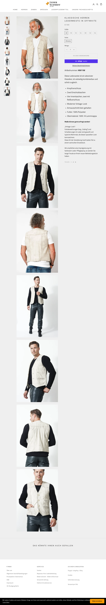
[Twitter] (73, 162)
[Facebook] (71, 162)
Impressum (10, 583)
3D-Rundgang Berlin (13, 586)
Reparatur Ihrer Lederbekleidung (46, 574)
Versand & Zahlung (42, 580)
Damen (34, 9)
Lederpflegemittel (60, 9)
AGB (8, 580)
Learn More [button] (6, 602)
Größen (44, 9)
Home (15, 9)
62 (90, 33)
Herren (24, 9)
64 (95, 33)
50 (71, 33)
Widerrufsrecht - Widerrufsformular (47, 577)
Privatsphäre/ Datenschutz (15, 577)
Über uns (9, 570)
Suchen (39, 570)
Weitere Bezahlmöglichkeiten (81, 65)
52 (76, 33)
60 (85, 33)
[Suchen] (97, 4)
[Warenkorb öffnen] (101, 4)
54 (81, 33)
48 (66, 33)
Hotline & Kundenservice (44, 583)
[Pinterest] (75, 162)
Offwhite (68, 41)
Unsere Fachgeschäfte (82, 9)
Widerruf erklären (97, 601)
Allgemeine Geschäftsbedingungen (17, 574)
